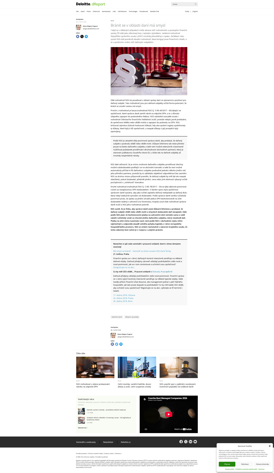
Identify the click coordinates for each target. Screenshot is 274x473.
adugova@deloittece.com (91, 29)
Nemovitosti (106, 11)
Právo (89, 11)
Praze (163, 271)
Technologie (133, 11)
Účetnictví (96, 11)
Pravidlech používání (102, 457)
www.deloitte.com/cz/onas (84, 467)
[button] (270, 446)
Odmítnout (245, 464)
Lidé (114, 11)
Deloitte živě (154, 11)
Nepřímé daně (117, 317)
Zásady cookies (229, 469)
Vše (77, 11)
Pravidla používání (81, 453)
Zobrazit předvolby (262, 464)
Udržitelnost (122, 11)
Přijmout (227, 464)
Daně (83, 11)
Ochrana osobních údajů (95, 453)
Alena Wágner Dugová (90, 26)
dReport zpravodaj (131, 317)
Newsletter (108, 442)
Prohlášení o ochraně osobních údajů (246, 469)
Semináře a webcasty (86, 442)
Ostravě (156, 271)
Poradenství (144, 11)
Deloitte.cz (126, 442)
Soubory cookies (109, 453)
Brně (170, 271)
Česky (187, 11)
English (195, 11)
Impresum (261, 469)
